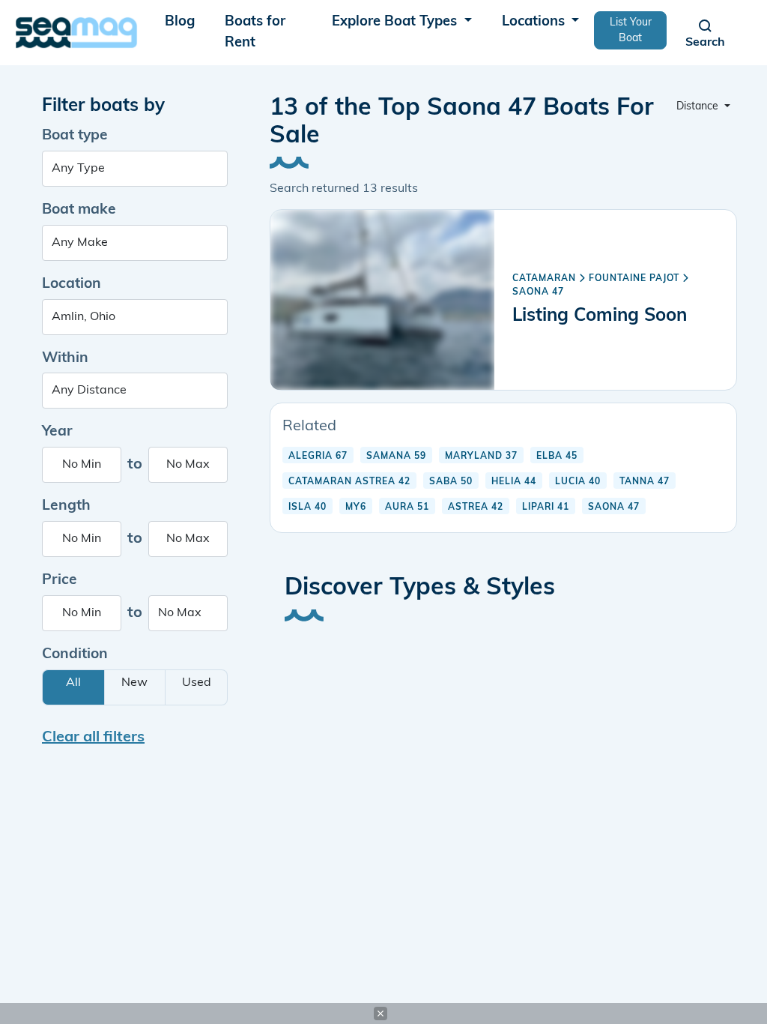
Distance (698, 106)
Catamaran (544, 278)
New (134, 683)
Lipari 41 (545, 507)
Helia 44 (513, 482)
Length (66, 506)
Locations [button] (535, 22)
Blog (180, 22)
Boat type (75, 136)
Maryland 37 (481, 456)
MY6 (355, 507)
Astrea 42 (475, 507)
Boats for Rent (255, 32)
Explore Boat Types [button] (396, 22)
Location (71, 284)
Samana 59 (396, 456)
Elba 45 (556, 456)
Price (59, 580)
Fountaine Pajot (634, 278)
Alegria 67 (318, 456)
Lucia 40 (578, 482)
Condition (75, 655)
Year (57, 432)
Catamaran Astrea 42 (349, 482)
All (73, 683)
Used (196, 683)
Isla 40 (307, 507)
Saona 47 (538, 292)
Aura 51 (407, 507)
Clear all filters (93, 737)
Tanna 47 (644, 482)
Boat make (79, 210)
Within (65, 359)
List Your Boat (631, 30)
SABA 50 (451, 482)
